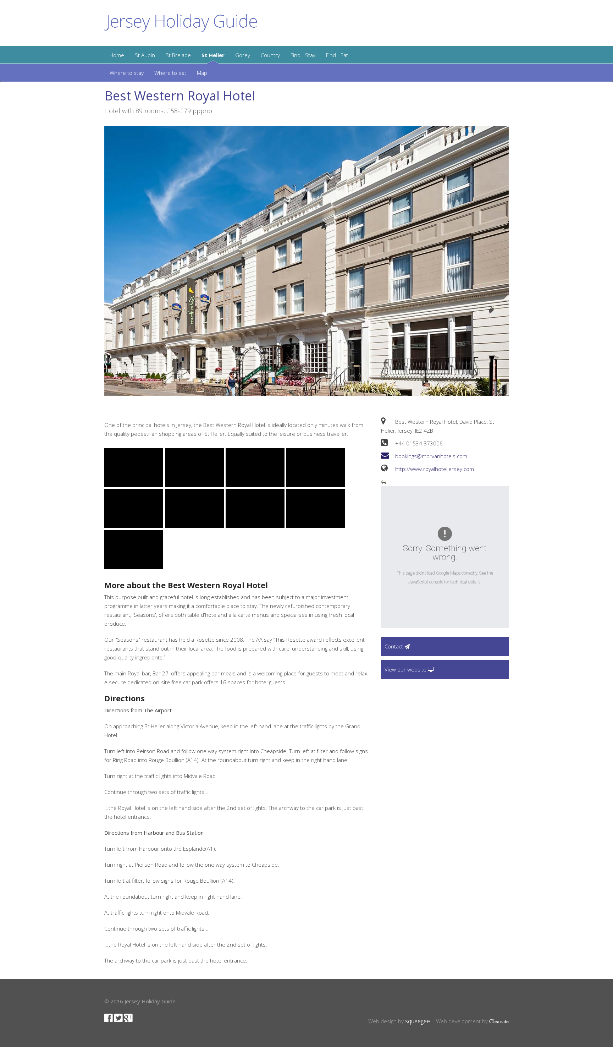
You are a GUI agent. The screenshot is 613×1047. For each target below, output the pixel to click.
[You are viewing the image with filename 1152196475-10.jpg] (194, 467)
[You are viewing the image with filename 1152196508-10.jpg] (315, 467)
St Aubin (145, 55)
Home (117, 55)
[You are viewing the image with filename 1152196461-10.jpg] (133, 467)
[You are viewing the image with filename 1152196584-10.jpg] (194, 508)
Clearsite (499, 1021)
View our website (406, 669)
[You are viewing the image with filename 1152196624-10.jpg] (133, 549)
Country (270, 55)
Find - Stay (303, 55)
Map (202, 72)
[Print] (384, 481)
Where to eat (170, 72)
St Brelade (178, 55)
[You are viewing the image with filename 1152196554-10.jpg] (133, 508)
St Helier (213, 55)
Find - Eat (337, 55)
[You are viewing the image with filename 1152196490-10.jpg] (255, 467)
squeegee (417, 1021)
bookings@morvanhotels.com (431, 456)
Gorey (242, 55)
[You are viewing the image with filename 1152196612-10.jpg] (315, 508)
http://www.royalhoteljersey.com (434, 468)
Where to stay (127, 72)
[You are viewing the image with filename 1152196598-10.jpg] (255, 508)
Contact (394, 646)
